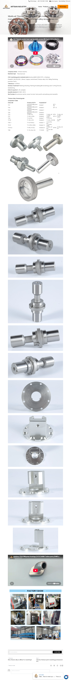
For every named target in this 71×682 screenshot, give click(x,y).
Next (37, 658)
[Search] (55, 6)
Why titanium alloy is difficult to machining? (20, 659)
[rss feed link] (62, 665)
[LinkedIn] (57, 665)
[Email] (60, 665)
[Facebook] (51, 665)
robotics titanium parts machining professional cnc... (49, 660)
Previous (11, 658)
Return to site (12, 665)
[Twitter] (54, 665)
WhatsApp (62, 6)
